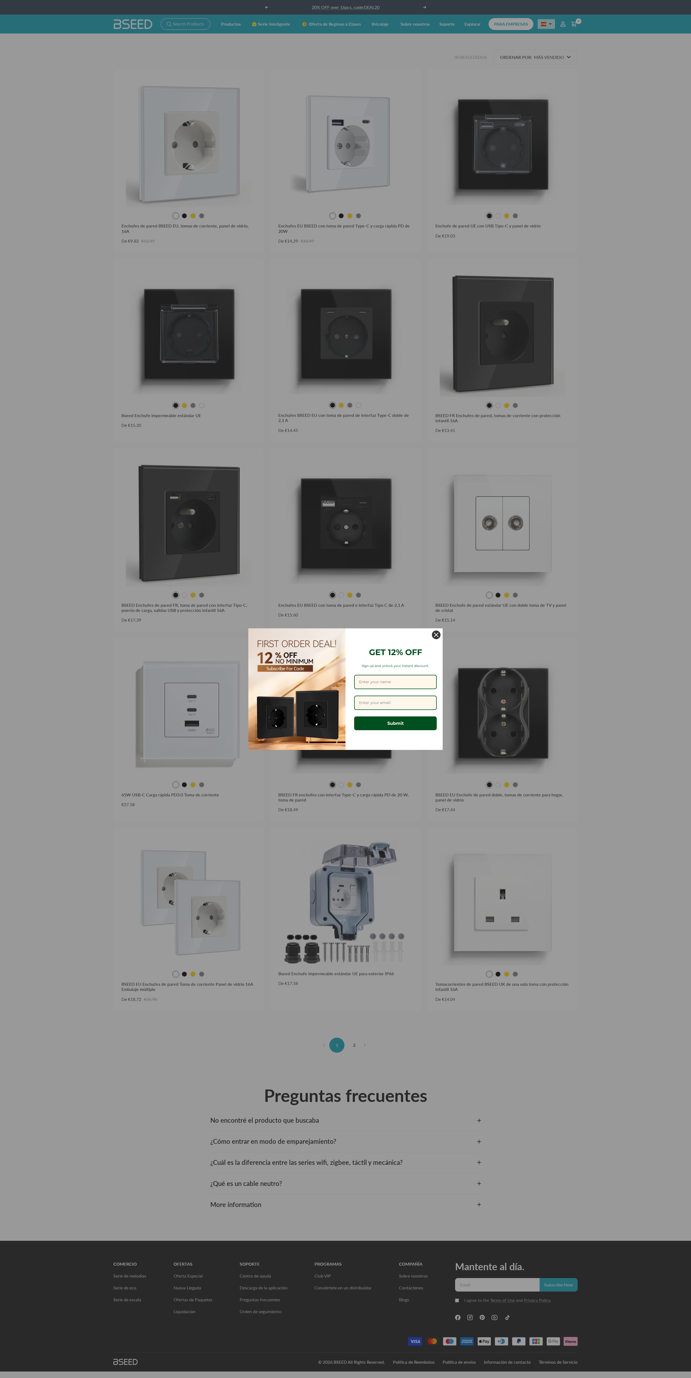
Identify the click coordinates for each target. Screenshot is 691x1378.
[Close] (436, 634)
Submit (395, 723)
